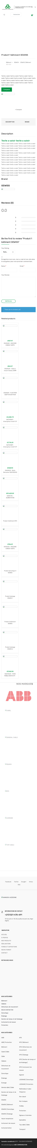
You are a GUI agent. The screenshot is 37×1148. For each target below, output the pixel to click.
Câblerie (3, 1004)
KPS (20, 1037)
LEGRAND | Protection (26, 1084)
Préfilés (21, 1106)
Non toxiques (23, 1101)
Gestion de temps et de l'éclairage (11, 1019)
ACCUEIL (4, 934)
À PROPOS (4, 937)
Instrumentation (6, 1128)
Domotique (4, 1013)
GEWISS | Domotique (7, 1109)
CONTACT (4, 953)
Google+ (23, 882)
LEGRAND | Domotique (26, 1079)
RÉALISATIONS (6, 944)
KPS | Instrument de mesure (25, 1068)
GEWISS (16, 62)
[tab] (9, 122)
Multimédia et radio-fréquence (25, 1090)
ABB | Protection (6, 1042)
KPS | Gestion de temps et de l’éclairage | (27, 1061)
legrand (21, 1075)
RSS (19, 885)
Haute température (7, 1118)
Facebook (8, 882)
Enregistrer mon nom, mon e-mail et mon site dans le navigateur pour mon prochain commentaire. (18, 260)
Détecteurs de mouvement (9, 1007)
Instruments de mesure (8, 1022)
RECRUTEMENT (6, 950)
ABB (2, 1037)
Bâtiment (8, 62)
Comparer (6, 89)
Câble (3, 1056)
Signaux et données (25, 1115)
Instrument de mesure (8, 1123)
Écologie (4, 1083)
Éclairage (4, 1016)
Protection (4, 1025)
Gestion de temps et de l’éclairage (8, 1093)
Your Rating (5, 248)
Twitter (16, 882)
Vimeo (31, 882)
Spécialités (22, 1120)
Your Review (5, 275)
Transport (22, 1129)
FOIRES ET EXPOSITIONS (9, 947)
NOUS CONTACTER (7, 1010)
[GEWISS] (8, 99)
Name (3, 266)
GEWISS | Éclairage (7, 1114)
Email (22, 266)
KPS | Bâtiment (24, 1042)
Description (10, 122)
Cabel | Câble (5, 1052)
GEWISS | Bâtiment (25, 62)
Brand (27, 122)
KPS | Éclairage (23, 1055)
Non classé (22, 1096)
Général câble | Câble (7, 1087)
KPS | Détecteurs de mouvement (25, 1048)
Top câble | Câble (24, 1125)
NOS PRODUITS (6, 940)
